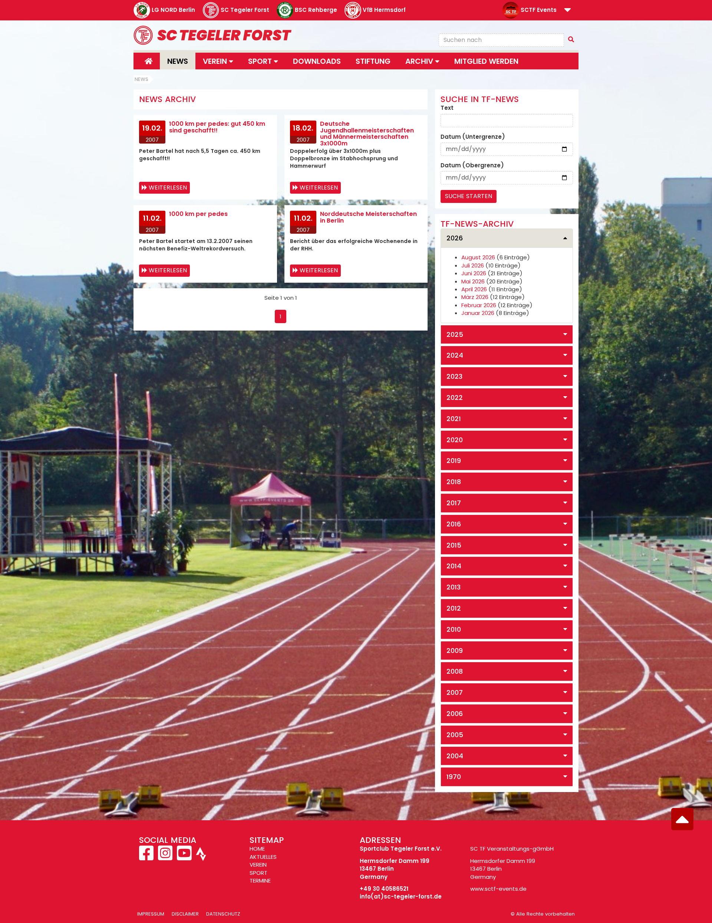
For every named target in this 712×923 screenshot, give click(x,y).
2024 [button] (454, 355)
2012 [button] (453, 608)
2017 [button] (453, 503)
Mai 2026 (473, 281)
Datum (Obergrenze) (472, 165)
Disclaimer (185, 913)
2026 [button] (454, 238)
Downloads (317, 61)
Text (447, 108)
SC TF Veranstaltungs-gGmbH (512, 849)
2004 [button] (454, 756)
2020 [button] (454, 439)
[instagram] (165, 857)
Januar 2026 (477, 313)
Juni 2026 (473, 273)
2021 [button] (453, 418)
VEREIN (258, 864)
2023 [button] (454, 376)
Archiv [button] (420, 61)
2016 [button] (453, 524)
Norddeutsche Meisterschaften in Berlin (368, 217)
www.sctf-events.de (498, 889)
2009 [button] (454, 650)
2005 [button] (454, 734)
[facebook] (147, 857)
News (177, 61)
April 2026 (474, 289)
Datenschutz (223, 913)
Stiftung (373, 61)
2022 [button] (454, 397)
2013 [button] (453, 587)
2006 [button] (454, 713)
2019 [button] (453, 460)
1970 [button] (453, 776)
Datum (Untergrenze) (473, 137)
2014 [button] (453, 566)
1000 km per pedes (198, 214)
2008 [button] (454, 671)
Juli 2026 (472, 265)
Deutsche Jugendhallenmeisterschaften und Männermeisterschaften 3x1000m (367, 133)
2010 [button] (453, 629)
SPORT (258, 873)
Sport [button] (261, 61)
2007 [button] (454, 692)
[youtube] (184, 857)
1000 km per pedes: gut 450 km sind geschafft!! (217, 127)
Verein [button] (216, 61)
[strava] (200, 857)
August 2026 (478, 257)
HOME (257, 849)
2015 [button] (453, 545)
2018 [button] (453, 481)
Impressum (150, 913)
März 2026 (474, 297)
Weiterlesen (168, 187)
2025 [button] (454, 334)
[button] (567, 11)
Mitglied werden (486, 61)
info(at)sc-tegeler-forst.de (401, 896)
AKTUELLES (263, 857)
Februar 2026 (478, 305)
